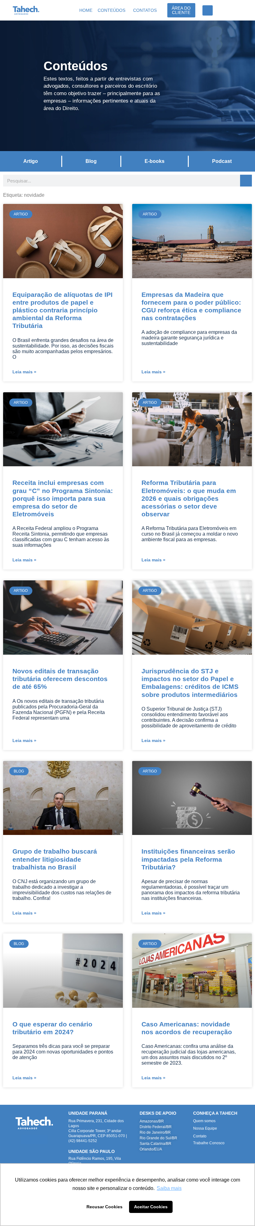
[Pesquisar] (246, 181)
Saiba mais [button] (169, 1188)
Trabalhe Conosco (209, 1143)
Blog (91, 161)
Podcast (222, 161)
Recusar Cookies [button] (104, 1206)
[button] (207, 10)
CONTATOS (145, 10)
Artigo (30, 161)
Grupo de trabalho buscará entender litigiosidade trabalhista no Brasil (54, 859)
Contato (199, 1136)
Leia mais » (24, 371)
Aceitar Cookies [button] (151, 1206)
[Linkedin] (25, 1139)
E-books (155, 161)
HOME (85, 10)
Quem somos (204, 1121)
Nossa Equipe (205, 1128)
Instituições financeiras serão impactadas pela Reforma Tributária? (188, 859)
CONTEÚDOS (111, 10)
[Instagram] (34, 1139)
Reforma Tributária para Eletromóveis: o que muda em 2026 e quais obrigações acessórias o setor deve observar (188, 498)
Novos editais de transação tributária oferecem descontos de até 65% (60, 678)
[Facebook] (43, 1139)
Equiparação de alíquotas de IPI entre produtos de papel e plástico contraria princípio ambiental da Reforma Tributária (62, 310)
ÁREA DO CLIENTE (181, 10)
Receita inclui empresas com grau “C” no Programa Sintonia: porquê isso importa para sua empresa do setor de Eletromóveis (62, 498)
